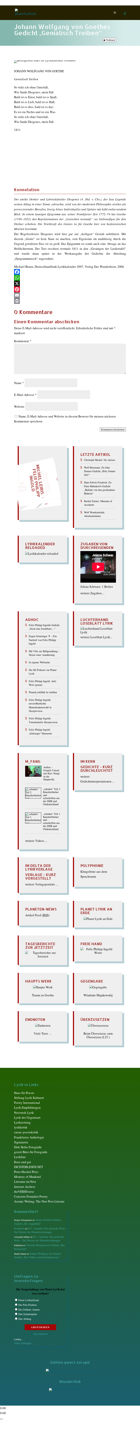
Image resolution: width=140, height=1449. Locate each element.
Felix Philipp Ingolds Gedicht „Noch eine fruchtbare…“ (44, 626)
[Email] (70, 295)
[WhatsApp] (70, 278)
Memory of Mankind (27, 1177)
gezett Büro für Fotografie (30, 1152)
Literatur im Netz (25, 1181)
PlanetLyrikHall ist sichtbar (43, 692)
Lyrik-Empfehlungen (27, 1107)
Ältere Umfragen (22, 1343)
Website (19, 406)
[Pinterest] (70, 289)
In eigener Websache (39, 662)
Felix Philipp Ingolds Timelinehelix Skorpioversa (43, 720)
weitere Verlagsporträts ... (41, 884)
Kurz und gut (22, 1162)
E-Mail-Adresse (25, 395)
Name (19, 383)
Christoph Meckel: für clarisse (99, 460)
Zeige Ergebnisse (40, 1333)
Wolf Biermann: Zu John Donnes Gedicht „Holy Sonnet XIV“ (99, 471)
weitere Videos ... (36, 841)
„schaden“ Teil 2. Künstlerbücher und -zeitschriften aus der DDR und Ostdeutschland (52, 797)
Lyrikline (20, 1157)
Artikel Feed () (37, 915)
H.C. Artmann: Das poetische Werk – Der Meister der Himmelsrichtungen (40, 1230)
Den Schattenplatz (27, 1314)
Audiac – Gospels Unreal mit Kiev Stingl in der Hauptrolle (51, 773)
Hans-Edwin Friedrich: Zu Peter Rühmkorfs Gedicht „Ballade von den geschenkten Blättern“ (99, 488)
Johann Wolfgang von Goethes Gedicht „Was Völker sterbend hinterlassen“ (37, 1255)
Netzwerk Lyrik (24, 1112)
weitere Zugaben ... (92, 593)
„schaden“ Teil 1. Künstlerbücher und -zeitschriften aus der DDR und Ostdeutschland (52, 821)
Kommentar (22, 341)
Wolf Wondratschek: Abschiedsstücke (94, 514)
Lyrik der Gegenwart (27, 1117)
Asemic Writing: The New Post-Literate (39, 1201)
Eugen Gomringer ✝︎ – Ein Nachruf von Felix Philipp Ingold (43, 639)
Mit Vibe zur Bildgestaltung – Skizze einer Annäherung (44, 653)
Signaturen (21, 1142)
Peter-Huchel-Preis (26, 1172)
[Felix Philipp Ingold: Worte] (98, 953)
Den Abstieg (24, 1318)
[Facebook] (70, 272)
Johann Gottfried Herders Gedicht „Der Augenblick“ (37, 1221)
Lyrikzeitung (22, 1122)
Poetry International (27, 1102)
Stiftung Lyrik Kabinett (29, 1098)
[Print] (70, 301)
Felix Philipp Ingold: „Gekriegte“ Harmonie (40, 731)
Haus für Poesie (24, 1093)
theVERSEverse (24, 1191)
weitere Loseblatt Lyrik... (96, 637)
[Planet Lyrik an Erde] (98, 919)
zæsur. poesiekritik (26, 1132)
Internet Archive (24, 1187)
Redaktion (19, 1228)
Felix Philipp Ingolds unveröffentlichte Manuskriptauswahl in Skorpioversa (40, 705)
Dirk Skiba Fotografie (28, 1147)
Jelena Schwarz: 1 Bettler (96, 586)
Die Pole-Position (27, 1305)
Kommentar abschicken (113, 429)
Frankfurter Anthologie (29, 1137)
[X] (70, 283)
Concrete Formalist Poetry (31, 1196)
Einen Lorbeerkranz (28, 1300)
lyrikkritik (20, 1127)
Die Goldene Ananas (29, 1309)
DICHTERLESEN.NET (28, 1167)
